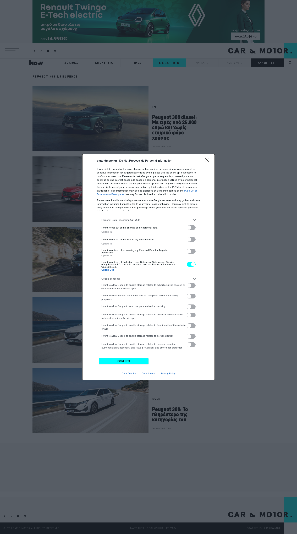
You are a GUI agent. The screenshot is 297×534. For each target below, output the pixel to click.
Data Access (148, 373)
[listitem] (148, 220)
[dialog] (148, 267)
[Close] (208, 161)
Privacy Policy (168, 373)
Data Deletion (129, 373)
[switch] (191, 227)
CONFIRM (123, 361)
